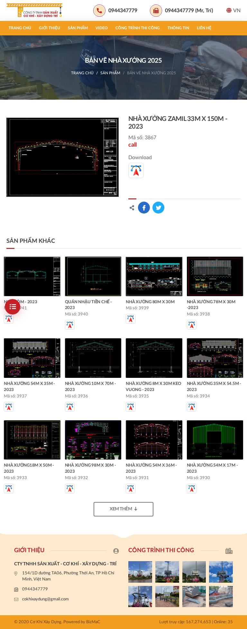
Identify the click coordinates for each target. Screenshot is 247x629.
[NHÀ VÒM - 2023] (32, 276)
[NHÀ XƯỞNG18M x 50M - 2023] (32, 440)
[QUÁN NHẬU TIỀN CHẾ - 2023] (93, 276)
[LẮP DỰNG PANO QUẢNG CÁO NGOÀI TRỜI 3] (194, 571)
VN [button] (237, 10)
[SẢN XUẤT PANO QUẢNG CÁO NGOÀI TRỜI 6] (221, 596)
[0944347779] (239, 425)
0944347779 (35, 589)
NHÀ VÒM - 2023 (20, 302)
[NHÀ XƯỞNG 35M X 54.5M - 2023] (215, 358)
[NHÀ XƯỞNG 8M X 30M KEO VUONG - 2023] (154, 358)
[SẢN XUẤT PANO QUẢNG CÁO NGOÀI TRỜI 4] (167, 571)
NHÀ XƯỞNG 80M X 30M (150, 302)
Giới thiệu (49, 28)
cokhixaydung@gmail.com (45, 599)
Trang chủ (20, 28)
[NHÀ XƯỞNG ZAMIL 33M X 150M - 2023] (62, 157)
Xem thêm (121, 509)
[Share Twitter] (158, 208)
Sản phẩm (78, 28)
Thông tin (178, 28)
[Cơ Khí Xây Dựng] (37, 10)
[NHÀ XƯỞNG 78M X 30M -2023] (215, 276)
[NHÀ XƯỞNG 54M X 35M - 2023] (32, 358)
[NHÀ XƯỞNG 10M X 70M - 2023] (93, 358)
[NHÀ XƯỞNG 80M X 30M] (154, 276)
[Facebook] (239, 436)
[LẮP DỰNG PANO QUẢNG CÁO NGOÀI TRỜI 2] (221, 571)
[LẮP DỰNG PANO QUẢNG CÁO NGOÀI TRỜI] (167, 596)
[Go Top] (239, 458)
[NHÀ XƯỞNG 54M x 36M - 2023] (154, 440)
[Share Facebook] (144, 208)
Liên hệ (204, 28)
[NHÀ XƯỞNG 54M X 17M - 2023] (215, 440)
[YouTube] (239, 447)
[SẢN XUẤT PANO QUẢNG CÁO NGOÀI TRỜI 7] (194, 596)
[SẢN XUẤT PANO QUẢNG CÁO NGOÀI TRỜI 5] (140, 571)
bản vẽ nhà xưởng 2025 (151, 73)
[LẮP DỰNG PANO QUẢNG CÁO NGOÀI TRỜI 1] (140, 596)
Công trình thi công (137, 28)
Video (102, 28)
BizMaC (93, 622)
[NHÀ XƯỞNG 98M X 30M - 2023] (93, 440)
